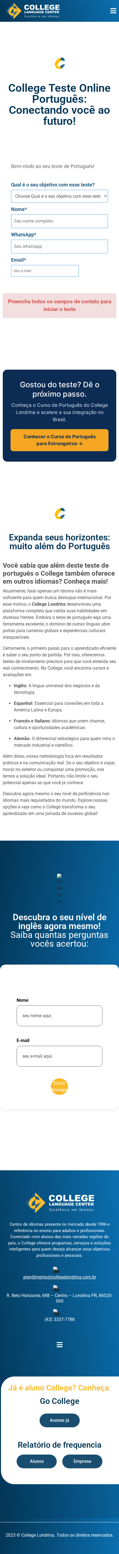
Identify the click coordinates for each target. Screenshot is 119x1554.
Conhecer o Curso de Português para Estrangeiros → (60, 440)
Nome (23, 1000)
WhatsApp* (23, 234)
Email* (18, 260)
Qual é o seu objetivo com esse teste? (53, 185)
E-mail (23, 1040)
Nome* (19, 209)
